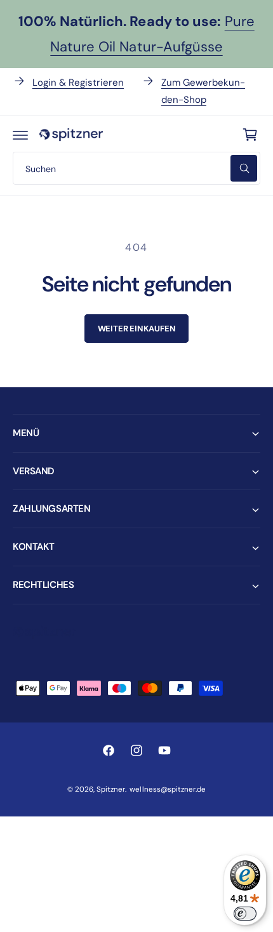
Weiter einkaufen (137, 328)
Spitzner (111, 789)
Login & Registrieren (78, 82)
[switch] (245, 914)
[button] (20, 135)
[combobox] (136, 168)
